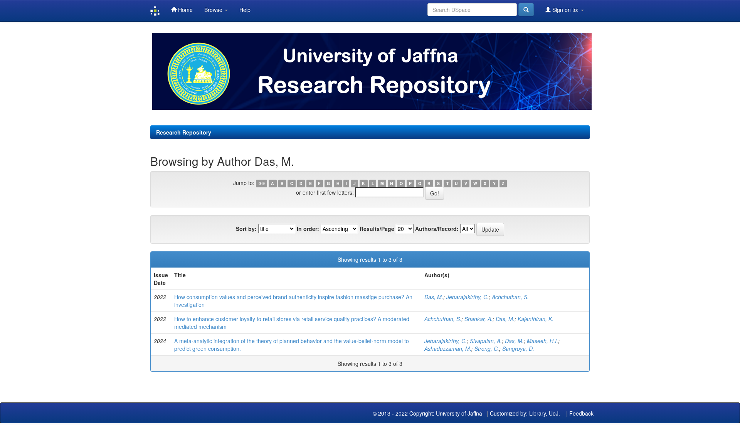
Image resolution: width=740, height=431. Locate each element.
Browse (214, 9)
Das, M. (433, 297)
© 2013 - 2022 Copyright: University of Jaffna (428, 413)
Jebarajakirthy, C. (467, 297)
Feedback (581, 413)
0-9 (262, 183)
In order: (308, 228)
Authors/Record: (437, 228)
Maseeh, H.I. (542, 341)
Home (185, 9)
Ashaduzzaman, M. (447, 348)
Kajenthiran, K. (535, 319)
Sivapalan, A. (486, 341)
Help (245, 9)
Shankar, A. (478, 319)
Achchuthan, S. (510, 297)
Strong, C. (486, 348)
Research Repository (183, 132)
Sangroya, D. (518, 348)
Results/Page (377, 228)
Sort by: (246, 228)
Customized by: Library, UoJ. (525, 413)
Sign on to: (565, 9)
